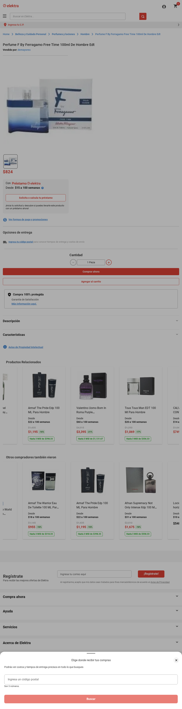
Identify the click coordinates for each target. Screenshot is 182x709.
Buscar (91, 699)
